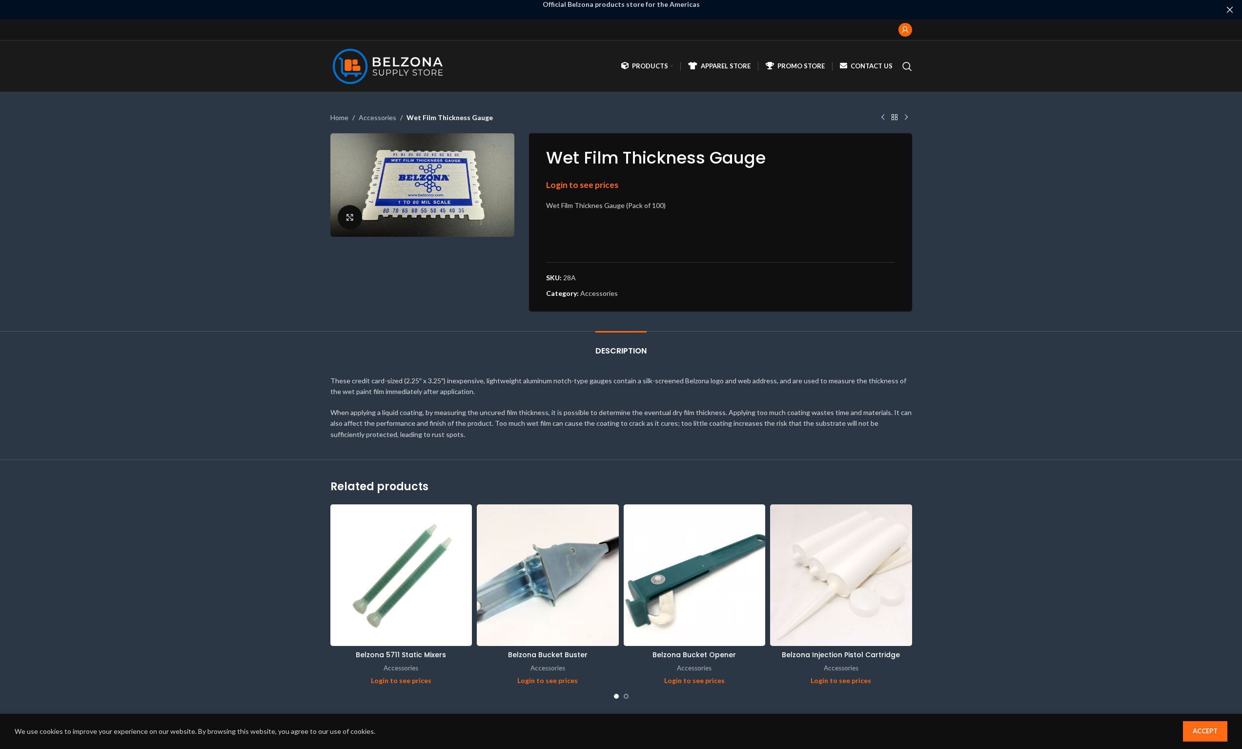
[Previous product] (883, 118)
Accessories (377, 117)
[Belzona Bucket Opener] (695, 575)
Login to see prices (582, 185)
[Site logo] (390, 65)
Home (339, 117)
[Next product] (906, 118)
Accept (1205, 731)
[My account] (905, 30)
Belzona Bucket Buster (548, 655)
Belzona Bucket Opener (694, 655)
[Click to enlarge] (350, 217)
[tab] (621, 346)
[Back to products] (894, 118)
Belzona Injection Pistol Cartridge (841, 655)
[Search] (907, 66)
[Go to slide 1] (616, 696)
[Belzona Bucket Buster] (548, 575)
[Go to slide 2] (626, 696)
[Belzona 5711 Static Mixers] (401, 575)
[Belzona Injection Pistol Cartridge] (841, 575)
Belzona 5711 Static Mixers (401, 655)
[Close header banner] (1230, 10)
